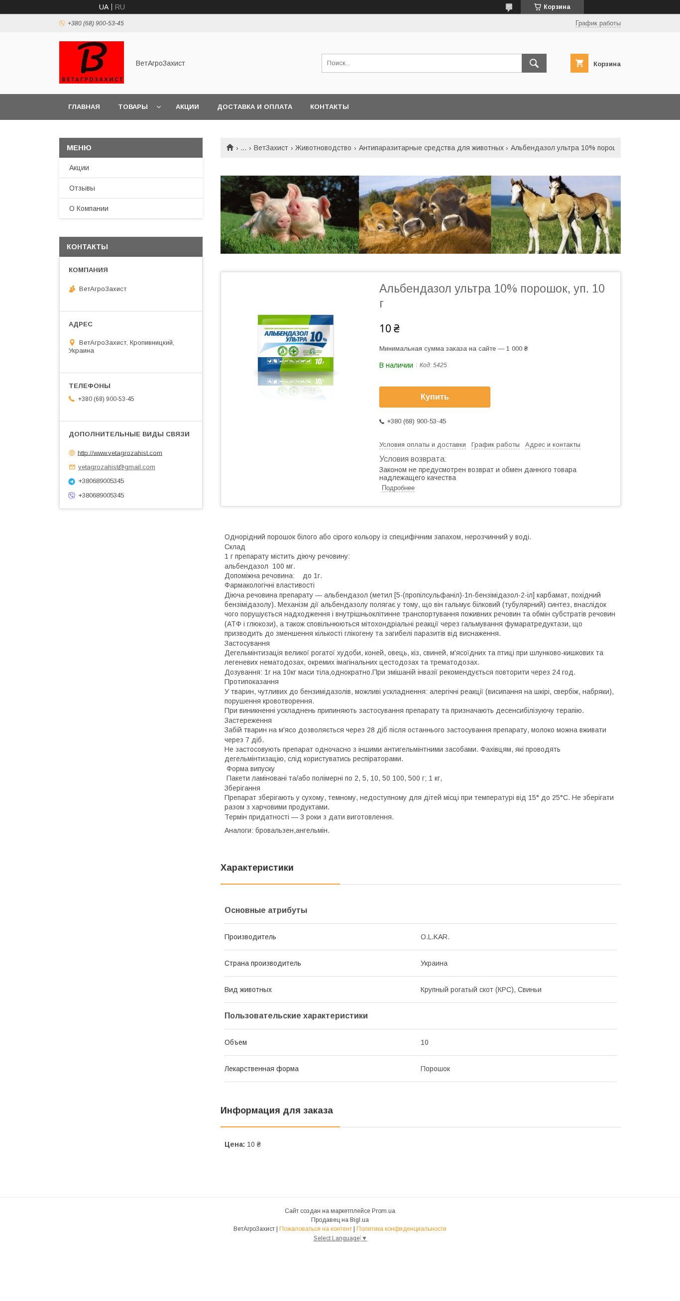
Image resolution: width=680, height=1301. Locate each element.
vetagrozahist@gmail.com (116, 467)
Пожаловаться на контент (315, 1228)
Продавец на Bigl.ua (340, 1219)
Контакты (329, 106)
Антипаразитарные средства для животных (431, 148)
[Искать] (534, 63)
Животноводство (323, 148)
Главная (84, 106)
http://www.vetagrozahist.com (120, 452)
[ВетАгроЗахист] (91, 81)
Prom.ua (383, 1210)
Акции (187, 106)
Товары (133, 106)
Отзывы (82, 188)
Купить (435, 397)
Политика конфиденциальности (401, 1228)
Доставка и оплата (254, 106)
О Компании (89, 208)
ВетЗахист (271, 148)
